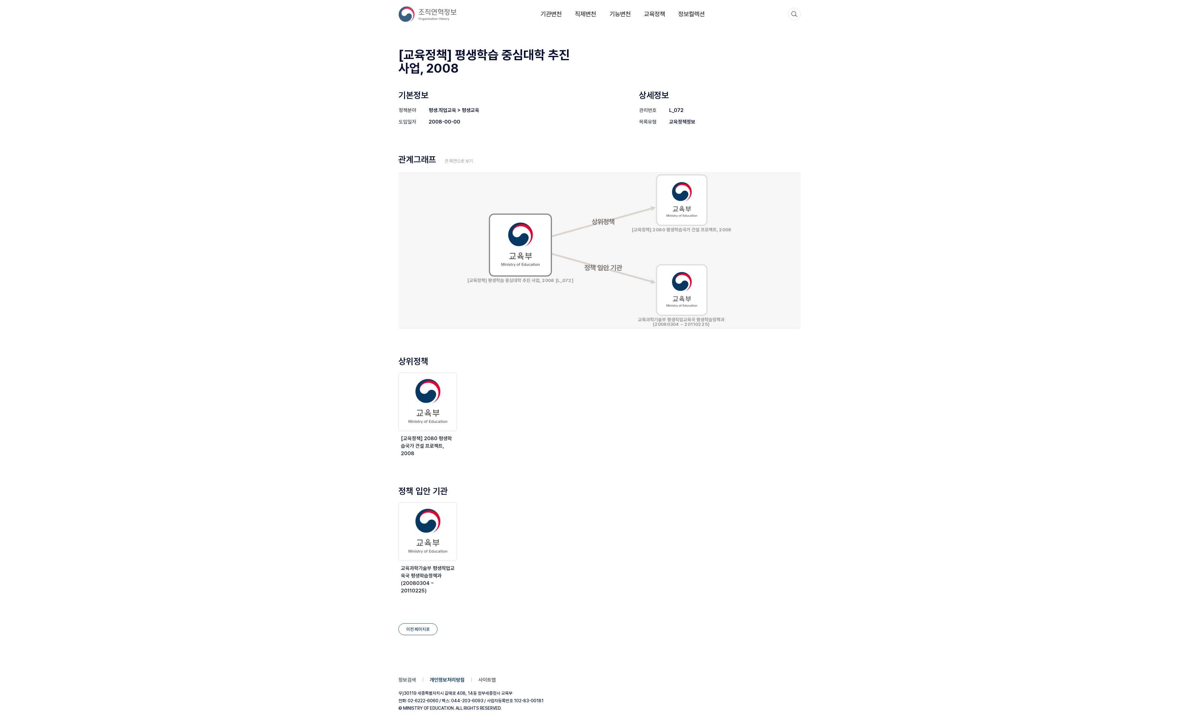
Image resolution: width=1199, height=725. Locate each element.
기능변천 (620, 14)
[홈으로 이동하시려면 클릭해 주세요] (427, 14)
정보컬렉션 (691, 14)
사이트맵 (487, 680)
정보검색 (407, 680)
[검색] (794, 14)
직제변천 (585, 14)
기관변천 (551, 14)
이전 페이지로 (418, 629)
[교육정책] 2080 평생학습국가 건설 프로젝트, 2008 (426, 445)
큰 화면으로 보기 (459, 160)
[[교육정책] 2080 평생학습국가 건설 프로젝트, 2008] (427, 401)
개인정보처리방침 (447, 680)
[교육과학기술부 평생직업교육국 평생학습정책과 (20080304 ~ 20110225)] (427, 531)
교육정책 (654, 14)
